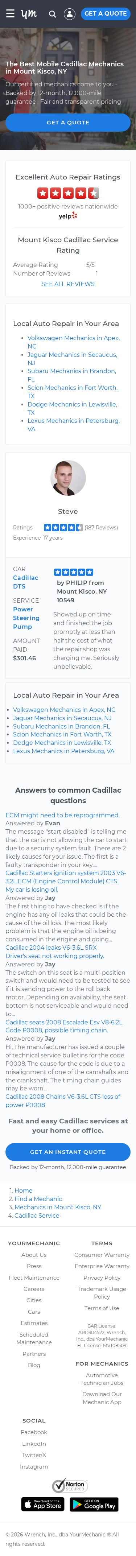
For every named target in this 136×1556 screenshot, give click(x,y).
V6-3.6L (72, 947)
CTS (111, 881)
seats (37, 1022)
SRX (91, 947)
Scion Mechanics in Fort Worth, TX (62, 734)
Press (34, 1266)
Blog (34, 1365)
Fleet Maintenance (34, 1277)
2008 (53, 1022)
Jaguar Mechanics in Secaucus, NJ (62, 718)
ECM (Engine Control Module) (61, 881)
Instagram (34, 1466)
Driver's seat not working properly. (54, 956)
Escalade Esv (81, 1022)
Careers (34, 1288)
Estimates (34, 1323)
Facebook (34, 1432)
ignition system (76, 873)
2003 (107, 873)
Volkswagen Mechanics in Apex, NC (64, 709)
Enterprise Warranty (102, 1266)
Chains (56, 1096)
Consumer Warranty (101, 1254)
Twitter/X (34, 1455)
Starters (40, 873)
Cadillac (16, 873)
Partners (34, 1353)
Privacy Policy (101, 1277)
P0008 (35, 1105)
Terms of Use (102, 1308)
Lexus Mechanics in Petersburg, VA (63, 751)
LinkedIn (34, 1443)
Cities (33, 1300)
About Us (33, 1254)
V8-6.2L (111, 1022)
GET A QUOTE (106, 13)
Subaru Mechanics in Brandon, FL (61, 726)
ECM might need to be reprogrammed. (62, 815)
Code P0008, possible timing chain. (56, 1030)
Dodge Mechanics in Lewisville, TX (62, 742)
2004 (37, 947)
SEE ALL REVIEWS (68, 284)
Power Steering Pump (26, 618)
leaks (53, 947)
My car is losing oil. (31, 889)
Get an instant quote (68, 1151)
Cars (34, 1311)
